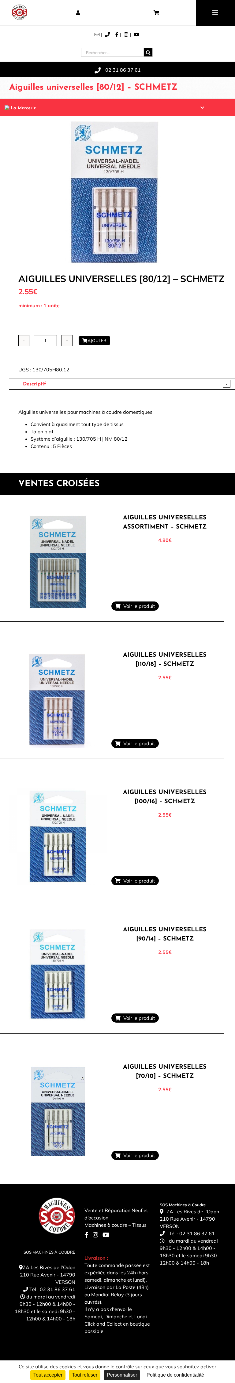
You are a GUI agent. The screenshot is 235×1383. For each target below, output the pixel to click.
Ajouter (97, 340)
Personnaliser (122, 1375)
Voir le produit (138, 606)
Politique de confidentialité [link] (175, 1375)
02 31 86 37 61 (57, 1289)
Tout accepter (47, 1375)
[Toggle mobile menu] (215, 12)
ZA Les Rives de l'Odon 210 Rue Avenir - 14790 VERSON (47, 1274)
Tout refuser (84, 1375)
